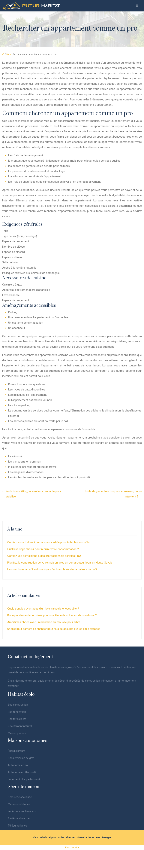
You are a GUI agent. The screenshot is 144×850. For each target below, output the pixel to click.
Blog (8, 54)
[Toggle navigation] (137, 5)
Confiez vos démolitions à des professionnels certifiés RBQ (44, 556)
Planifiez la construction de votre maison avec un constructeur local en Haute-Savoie (59, 562)
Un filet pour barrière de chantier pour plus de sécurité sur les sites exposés (53, 629)
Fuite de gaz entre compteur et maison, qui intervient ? (112, 494)
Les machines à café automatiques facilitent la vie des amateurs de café (52, 569)
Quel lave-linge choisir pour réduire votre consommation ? (43, 549)
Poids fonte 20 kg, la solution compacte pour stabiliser (33, 494)
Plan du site (72, 847)
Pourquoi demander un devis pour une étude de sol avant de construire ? (52, 615)
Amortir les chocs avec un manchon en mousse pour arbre (43, 622)
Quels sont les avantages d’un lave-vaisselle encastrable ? (43, 608)
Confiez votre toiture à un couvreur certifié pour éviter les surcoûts (48, 542)
